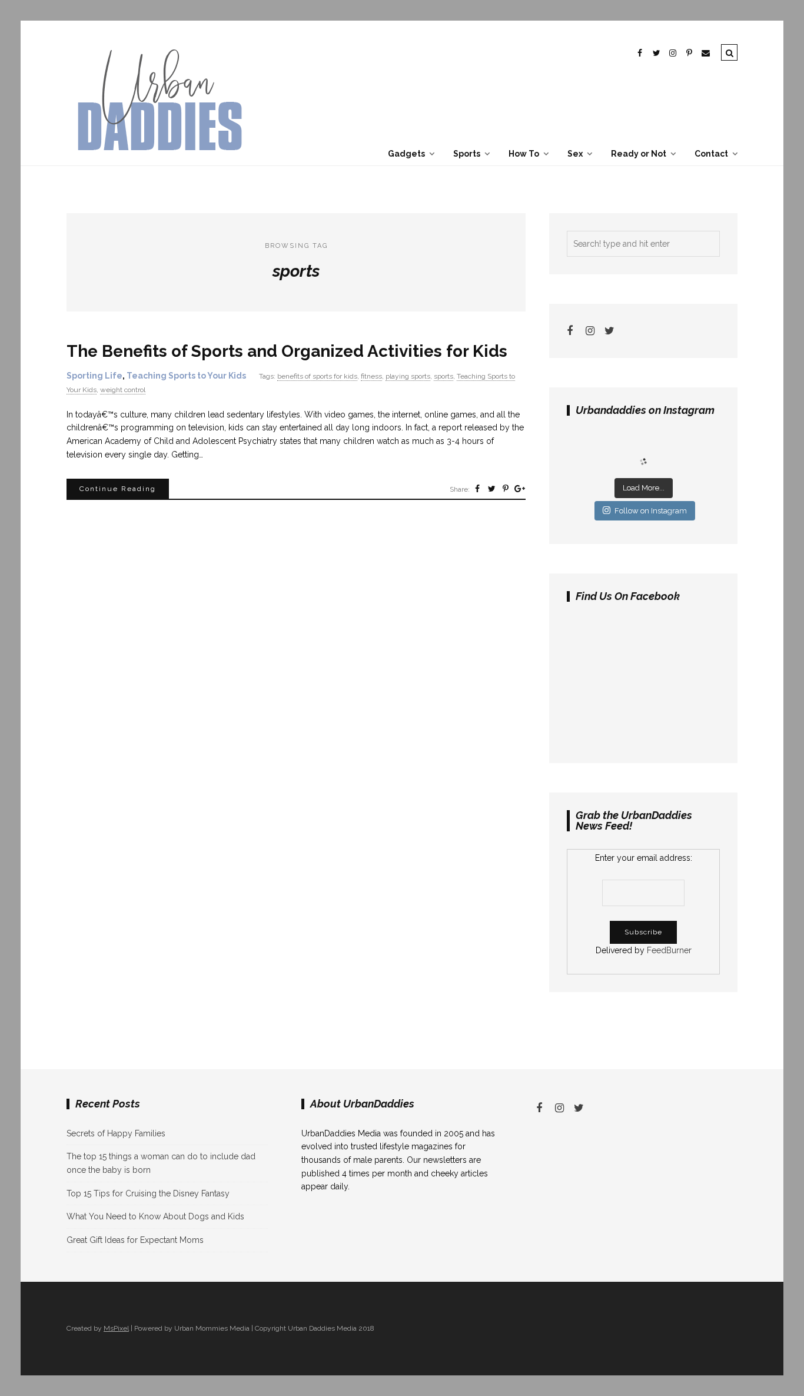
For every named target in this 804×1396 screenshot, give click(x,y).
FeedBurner (669, 950)
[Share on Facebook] (477, 489)
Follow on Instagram (650, 510)
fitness (371, 376)
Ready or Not (638, 153)
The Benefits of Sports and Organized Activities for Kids (287, 351)
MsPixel (116, 1328)
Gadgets (406, 153)
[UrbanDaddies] (158, 158)
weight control (122, 390)
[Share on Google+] (520, 489)
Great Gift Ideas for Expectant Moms (135, 1240)
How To (524, 153)
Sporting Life (94, 375)
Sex (575, 153)
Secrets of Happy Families (116, 1133)
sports (443, 376)
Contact (711, 153)
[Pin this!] (505, 489)
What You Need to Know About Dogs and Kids (155, 1216)
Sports (466, 153)
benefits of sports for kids (317, 376)
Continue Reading (117, 489)
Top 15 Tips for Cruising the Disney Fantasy (148, 1193)
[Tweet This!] (491, 489)
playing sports (408, 376)
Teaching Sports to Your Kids (186, 375)
